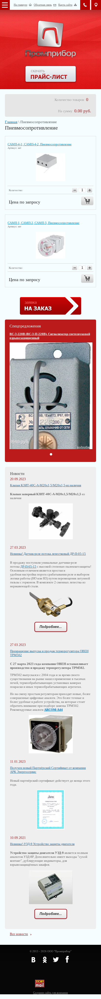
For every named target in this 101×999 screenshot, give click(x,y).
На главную (20, 4)
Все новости (19, 934)
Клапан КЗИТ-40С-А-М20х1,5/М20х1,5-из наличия (45, 485)
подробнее (84, 447)
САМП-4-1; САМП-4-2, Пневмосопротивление (40, 144)
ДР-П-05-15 (28, 566)
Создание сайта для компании (50, 992)
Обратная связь (43, 4)
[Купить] (87, 201)
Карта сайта (65, 4)
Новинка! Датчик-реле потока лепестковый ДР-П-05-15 (48, 554)
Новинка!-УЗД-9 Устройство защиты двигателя (42, 844)
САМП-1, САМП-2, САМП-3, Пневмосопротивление (43, 223)
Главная (11, 122)
